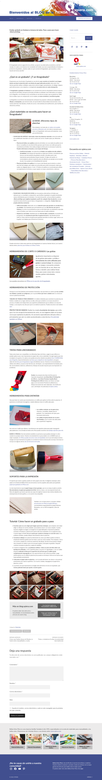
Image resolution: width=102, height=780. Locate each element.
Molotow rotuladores (76, 164)
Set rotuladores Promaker (77, 166)
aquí (82, 768)
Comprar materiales (84, 18)
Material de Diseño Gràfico (51, 747)
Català (71, 30)
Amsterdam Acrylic (75, 162)
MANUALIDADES (16, 631)
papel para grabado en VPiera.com (19, 484)
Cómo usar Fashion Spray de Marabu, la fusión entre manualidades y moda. (49, 614)
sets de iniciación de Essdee (32, 441)
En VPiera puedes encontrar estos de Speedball (32, 437)
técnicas (27, 631)
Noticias (29, 18)
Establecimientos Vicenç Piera (78, 73)
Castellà (76, 30)
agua (32, 361)
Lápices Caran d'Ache (86, 168)
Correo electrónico (16, 691)
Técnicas (38, 18)
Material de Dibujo (75, 157)
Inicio (11, 18)
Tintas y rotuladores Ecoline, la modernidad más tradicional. (50, 639)
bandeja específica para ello (56, 430)
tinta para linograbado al (24, 361)
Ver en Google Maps (75, 83)
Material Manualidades (34, 747)
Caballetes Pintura (86, 157)
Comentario (14, 664)
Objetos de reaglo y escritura (84, 747)
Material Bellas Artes (17, 747)
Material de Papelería (68, 747)
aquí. (11, 306)
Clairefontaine (87, 164)
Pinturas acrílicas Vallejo (76, 153)
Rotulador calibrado (81, 155)
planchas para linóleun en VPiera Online (28, 245)
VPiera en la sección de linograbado (38, 281)
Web (11, 700)
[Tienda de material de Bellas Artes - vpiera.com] (77, 64)
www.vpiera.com (81, 66)
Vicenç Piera (85, 162)
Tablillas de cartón (75, 172)
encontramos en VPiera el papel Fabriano (45, 503)
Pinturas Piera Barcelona (78, 160)
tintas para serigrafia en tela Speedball (42, 360)
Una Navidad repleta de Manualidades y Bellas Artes (49, 606)
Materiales (20, 18)
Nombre (13, 683)
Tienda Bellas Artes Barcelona (79, 170)
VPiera (16, 777)
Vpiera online (53, 386)
